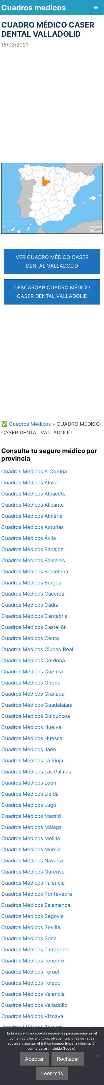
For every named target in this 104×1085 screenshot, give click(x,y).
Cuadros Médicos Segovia (32, 916)
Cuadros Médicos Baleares (33, 560)
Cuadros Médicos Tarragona (34, 950)
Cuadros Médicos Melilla (30, 838)
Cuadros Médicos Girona (30, 683)
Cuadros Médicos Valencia (33, 994)
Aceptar (34, 1059)
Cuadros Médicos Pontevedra (36, 894)
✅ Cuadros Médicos (26, 424)
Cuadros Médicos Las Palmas (36, 772)
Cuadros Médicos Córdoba (33, 660)
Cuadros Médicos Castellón (34, 627)
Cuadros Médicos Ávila (28, 538)
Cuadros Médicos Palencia (33, 883)
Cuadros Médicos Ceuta (30, 638)
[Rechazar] (97, 1055)
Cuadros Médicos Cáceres (32, 594)
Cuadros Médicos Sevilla (30, 927)
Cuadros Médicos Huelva (31, 727)
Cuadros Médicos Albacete (33, 494)
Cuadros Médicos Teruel (30, 972)
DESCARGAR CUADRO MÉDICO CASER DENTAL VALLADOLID (52, 292)
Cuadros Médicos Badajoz (32, 549)
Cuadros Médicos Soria (29, 938)
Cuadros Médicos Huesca (31, 738)
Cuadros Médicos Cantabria (34, 616)
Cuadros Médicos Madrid (31, 816)
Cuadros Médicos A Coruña (34, 471)
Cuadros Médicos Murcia (31, 849)
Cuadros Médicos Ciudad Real (37, 649)
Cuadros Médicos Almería (31, 516)
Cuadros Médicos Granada (32, 694)
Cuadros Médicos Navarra (32, 861)
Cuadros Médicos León (28, 783)
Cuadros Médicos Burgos (31, 583)
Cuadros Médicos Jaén (28, 749)
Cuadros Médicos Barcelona (34, 572)
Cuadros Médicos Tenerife (32, 961)
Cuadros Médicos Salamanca (35, 905)
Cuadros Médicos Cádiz (29, 605)
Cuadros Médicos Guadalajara (36, 705)
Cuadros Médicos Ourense (33, 872)
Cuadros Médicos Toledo (31, 983)
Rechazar (68, 1059)
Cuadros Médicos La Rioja (32, 761)
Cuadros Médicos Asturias (32, 527)
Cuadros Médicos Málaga (31, 827)
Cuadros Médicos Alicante (32, 505)
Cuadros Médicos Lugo (28, 805)
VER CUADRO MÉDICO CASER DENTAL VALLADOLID (52, 261)
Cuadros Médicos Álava (29, 483)
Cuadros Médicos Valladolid (34, 1005)
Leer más (52, 1073)
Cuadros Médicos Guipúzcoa (35, 716)
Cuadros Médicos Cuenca (32, 672)
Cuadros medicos (33, 7)
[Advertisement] (52, 101)
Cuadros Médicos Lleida (30, 794)
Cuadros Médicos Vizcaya (32, 1016)
